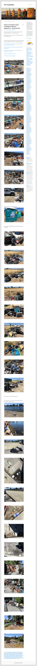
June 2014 (28, 124)
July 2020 (28, 72)
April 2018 (28, 83)
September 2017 (29, 87)
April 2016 (28, 103)
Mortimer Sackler (15, 653)
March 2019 (28, 77)
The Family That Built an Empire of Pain (10, 53)
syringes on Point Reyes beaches (10, 658)
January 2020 (28, 73)
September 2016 (29, 98)
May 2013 (28, 135)
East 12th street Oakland (9, 652)
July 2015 (28, 111)
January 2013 (28, 139)
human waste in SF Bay (16, 652)
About (5, 18)
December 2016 (29, 95)
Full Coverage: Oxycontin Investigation (9, 55)
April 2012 (28, 146)
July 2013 (28, 133)
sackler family (18, 656)
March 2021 (28, 69)
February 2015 (29, 116)
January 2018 (28, 85)
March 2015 (28, 115)
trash (15, 658)
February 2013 (29, 138)
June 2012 (28, 145)
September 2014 (29, 121)
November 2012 (29, 141)
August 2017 (28, 88)
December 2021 (29, 68)
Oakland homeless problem (12, 655)
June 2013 (28, 134)
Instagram (30, 38)
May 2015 (28, 113)
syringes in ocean (18, 657)
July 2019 (28, 76)
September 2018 (29, 82)
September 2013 (29, 131)
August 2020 (28, 71)
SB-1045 (21, 656)
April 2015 (28, 114)
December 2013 (29, 128)
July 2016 (28, 100)
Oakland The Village (18, 655)
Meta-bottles (8, 18)
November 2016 (29, 96)
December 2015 (29, 107)
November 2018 (29, 80)
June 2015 (28, 112)
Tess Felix (28, 182)
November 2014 (29, 119)
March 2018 (28, 84)
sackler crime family (13, 656)
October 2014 (28, 120)
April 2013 (28, 136)
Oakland (18, 654)
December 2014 (29, 118)
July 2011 (28, 151)
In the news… (17, 18)
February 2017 (29, 93)
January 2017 (28, 94)
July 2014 (28, 123)
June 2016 (28, 101)
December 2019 (29, 74)
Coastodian (13, 29)
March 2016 (28, 104)
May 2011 (28, 153)
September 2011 (29, 149)
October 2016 (28, 97)
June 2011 (28, 152)
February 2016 (29, 105)
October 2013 (28, 130)
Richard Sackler (8, 656)
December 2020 (29, 70)
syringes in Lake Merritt (13, 657)
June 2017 (28, 90)
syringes (8, 657)
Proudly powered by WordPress (18, 662)
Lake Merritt (7, 653)
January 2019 (28, 79)
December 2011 (29, 147)
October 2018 (28, 81)
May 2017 (28, 91)
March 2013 (28, 137)
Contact (21, 18)
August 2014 (28, 122)
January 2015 (28, 117)
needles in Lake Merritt (9, 654)
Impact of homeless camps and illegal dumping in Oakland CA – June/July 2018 (12, 26)
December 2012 (29, 140)
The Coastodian (9, 5)
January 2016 (28, 106)
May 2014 (28, 125)
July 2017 (28, 89)
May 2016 (28, 102)
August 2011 (28, 150)
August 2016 (28, 99)
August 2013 (28, 132)
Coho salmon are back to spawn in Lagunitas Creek (30, 56)
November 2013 (29, 129)
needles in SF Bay (14, 654)
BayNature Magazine (29, 163)
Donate (13, 18)
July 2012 (28, 144)
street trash (5, 657)
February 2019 (29, 78)
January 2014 (28, 127)
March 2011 (28, 154)
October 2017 (28, 86)
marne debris (11, 653)
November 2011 (29, 148)
